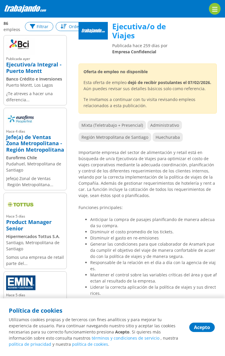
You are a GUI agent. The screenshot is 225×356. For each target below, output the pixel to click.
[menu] (215, 9)
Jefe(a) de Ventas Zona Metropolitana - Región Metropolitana (35, 143)
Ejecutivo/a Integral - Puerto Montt (34, 67)
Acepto (202, 327)
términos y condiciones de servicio (125, 338)
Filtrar (42, 26)
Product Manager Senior (29, 225)
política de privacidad (30, 344)
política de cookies (90, 344)
